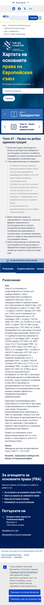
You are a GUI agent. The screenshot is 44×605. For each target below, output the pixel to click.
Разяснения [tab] (8, 269)
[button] (13, 9)
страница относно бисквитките (24, 572)
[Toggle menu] (40, 17)
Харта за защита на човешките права (21, 495)
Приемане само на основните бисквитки (26, 599)
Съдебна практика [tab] (25, 269)
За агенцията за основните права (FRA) (22, 492)
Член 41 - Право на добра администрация (18, 34)
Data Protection (6, 557)
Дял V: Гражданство (11, 31)
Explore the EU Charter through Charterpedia (19, 28)
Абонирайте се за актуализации (19, 502)
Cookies (26, 555)
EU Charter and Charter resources (19, 25)
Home (4, 25)
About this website (7, 555)
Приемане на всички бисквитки (25, 592)
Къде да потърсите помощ (16, 499)
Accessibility (18, 557)
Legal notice (17, 555)
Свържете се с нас (10, 530)
